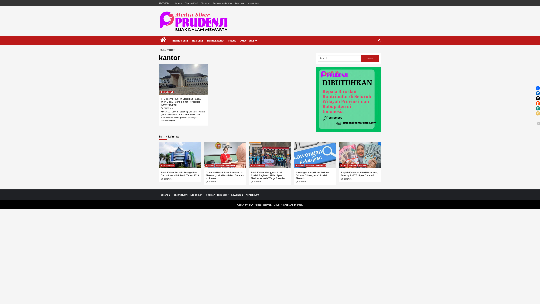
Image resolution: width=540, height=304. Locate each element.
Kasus (232, 40)
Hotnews (210, 166)
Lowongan (239, 3)
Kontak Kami (253, 3)
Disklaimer (205, 3)
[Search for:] (339, 58)
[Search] (379, 40)
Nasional (197, 40)
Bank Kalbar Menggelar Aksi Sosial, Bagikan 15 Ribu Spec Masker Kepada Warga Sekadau (268, 175)
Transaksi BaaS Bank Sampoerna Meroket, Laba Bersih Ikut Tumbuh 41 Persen (225, 175)
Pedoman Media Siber (222, 3)
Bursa (343, 166)
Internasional (180, 40)
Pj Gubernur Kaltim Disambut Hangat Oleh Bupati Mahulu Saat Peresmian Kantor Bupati (181, 102)
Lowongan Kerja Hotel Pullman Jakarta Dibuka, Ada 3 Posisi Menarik (312, 175)
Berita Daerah (215, 40)
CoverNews (280, 204)
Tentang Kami (191, 3)
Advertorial (247, 40)
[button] (538, 88)
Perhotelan (321, 166)
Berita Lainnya (167, 166)
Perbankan (230, 166)
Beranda (178, 3)
